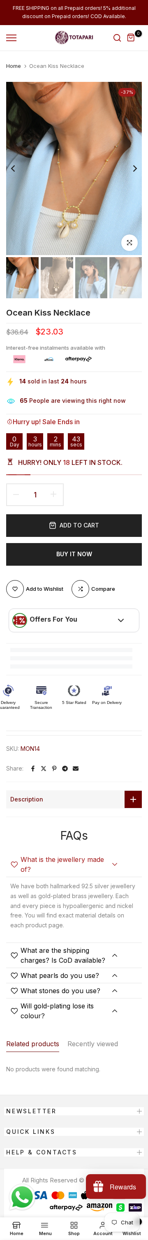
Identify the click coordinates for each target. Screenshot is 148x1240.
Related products (32, 1044)
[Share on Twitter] (43, 768)
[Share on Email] (75, 768)
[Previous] (18, 168)
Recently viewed (92, 1044)
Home (13, 66)
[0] (131, 37)
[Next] (129, 168)
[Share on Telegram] (65, 768)
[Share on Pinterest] (54, 768)
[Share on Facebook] (33, 768)
